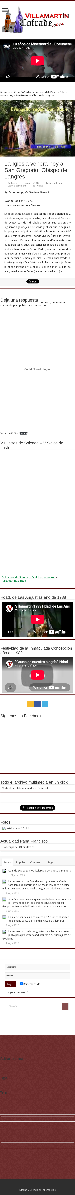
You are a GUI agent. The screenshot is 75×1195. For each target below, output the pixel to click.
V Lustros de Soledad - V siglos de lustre (28, 577)
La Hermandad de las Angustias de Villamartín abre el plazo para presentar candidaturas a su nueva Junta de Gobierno (36, 935)
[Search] (65, 1006)
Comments (36, 862)
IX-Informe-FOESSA (9, 433)
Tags (50, 862)
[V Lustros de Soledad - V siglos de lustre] (37, 512)
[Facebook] (37, 704)
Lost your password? (17, 992)
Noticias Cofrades (21, 92)
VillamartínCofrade (14, 580)
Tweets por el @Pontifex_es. (18, 847)
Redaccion (13, 183)
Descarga (23, 433)
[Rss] (30, 704)
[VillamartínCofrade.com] (37, 19)
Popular (20, 862)
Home (3, 92)
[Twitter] (45, 704)
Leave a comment (17, 185)
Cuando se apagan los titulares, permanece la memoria (40, 870)
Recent (7, 862)
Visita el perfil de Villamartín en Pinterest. (25, 788)
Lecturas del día (44, 92)
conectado (6, 305)
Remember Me (31, 984)
